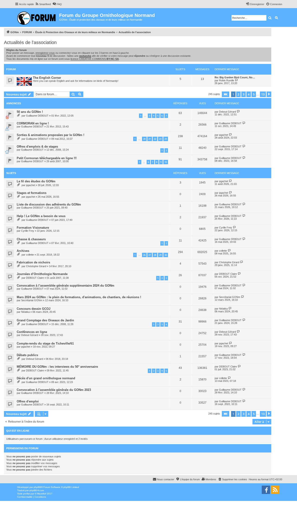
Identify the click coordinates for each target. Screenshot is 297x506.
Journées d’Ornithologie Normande (42, 274)
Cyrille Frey (27, 230)
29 (160, 254)
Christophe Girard (36, 266)
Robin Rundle (226, 80)
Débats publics (27, 355)
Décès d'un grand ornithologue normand (46, 378)
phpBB (37, 487)
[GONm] (37, 17)
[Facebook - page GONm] (266, 490)
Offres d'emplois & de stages (37, 146)
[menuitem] (43, 4)
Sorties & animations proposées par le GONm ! (50, 135)
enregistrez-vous (45, 52)
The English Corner (47, 77)
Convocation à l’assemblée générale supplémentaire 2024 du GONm (65, 285)
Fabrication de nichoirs (33, 262)
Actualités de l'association (30, 42)
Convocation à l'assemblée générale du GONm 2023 (54, 390)
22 (155, 138)
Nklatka (25, 311)
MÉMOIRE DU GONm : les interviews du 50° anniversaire (57, 366)
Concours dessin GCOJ (33, 308)
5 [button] (254, 94)
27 (149, 254)
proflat (26, 493)
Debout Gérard (227, 111)
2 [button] (238, 94)
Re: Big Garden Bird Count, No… (235, 77)
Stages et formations (31, 193)
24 (166, 138)
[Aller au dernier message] (238, 111)
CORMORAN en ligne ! (33, 123)
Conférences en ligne (32, 332)
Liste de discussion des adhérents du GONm (49, 204)
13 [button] (263, 94)
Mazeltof (41, 493)
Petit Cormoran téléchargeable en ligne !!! (47, 158)
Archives (23, 251)
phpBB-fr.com (36, 490)
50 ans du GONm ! (30, 112)
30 (166, 254)
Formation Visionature (33, 227)
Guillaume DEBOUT (37, 115)
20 (144, 138)
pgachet (223, 134)
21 (149, 138)
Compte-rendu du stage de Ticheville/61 (45, 343)
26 (144, 254)
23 (160, 138)
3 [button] (243, 94)
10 (166, 162)
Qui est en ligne (17, 430)
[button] (225, 94)
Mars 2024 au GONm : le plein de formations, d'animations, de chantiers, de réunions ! (79, 297)
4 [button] (248, 94)
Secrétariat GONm (31, 300)
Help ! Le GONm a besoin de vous (41, 216)
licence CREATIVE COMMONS (95, 58)
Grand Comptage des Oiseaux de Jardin (45, 320)
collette (30, 254)
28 (155, 254)
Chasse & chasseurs (31, 239)
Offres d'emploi (28, 401)
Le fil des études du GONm (36, 181)
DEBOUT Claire (35, 277)
